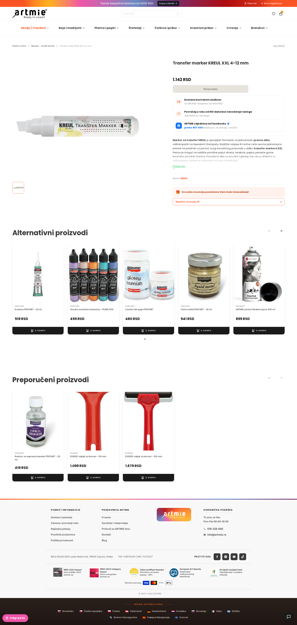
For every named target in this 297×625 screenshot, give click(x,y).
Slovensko (66, 611)
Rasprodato (211, 89)
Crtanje (232, 28)
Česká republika (90, 611)
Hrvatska (179, 611)
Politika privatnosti (62, 540)
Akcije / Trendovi (33, 28)
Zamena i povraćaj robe (64, 522)
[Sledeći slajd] (57, 274)
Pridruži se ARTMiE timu (116, 528)
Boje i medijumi (70, 28)
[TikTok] (242, 556)
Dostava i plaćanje (61, 517)
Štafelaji (135, 28)
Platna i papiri (105, 28)
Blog (104, 540)
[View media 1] (18, 188)
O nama (106, 517)
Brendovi (258, 28)
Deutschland (156, 611)
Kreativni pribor (202, 28)
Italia (217, 611)
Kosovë (181, 617)
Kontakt (106, 534)
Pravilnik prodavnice (63, 534)
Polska (114, 611)
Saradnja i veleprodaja (115, 522)
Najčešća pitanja (60, 528)
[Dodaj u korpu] (38, 330)
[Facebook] (217, 556)
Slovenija (198, 611)
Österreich (133, 611)
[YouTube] (234, 556)
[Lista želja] (273, 13)
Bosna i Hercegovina (123, 617)
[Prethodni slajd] (18, 274)
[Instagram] (225, 556)
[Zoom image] (77, 126)
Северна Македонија (155, 617)
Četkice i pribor (166, 28)
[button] (144, 339)
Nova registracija (273, 3)
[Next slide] (281, 231)
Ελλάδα (233, 611)
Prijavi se (252, 3)
